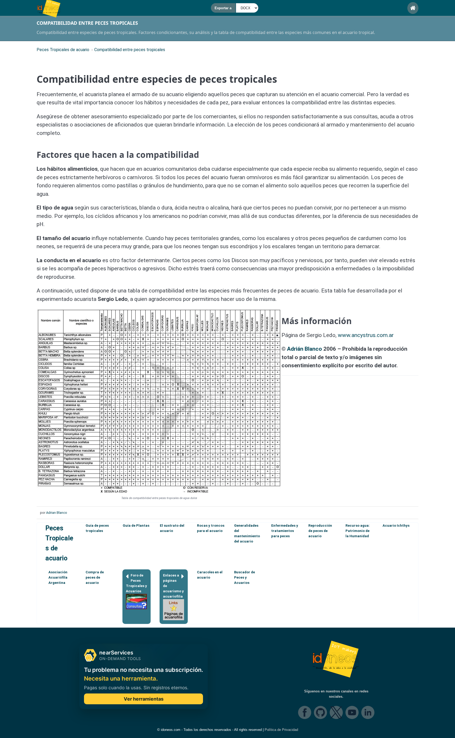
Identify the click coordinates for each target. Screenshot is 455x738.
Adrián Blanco (304, 349)
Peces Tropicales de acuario (59, 543)
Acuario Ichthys (396, 525)
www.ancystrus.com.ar (366, 335)
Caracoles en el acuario (209, 574)
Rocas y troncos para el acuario (210, 528)
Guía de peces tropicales (97, 528)
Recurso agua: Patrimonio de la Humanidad (357, 531)
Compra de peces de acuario (95, 577)
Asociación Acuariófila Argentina (57, 577)
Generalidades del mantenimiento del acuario (247, 533)
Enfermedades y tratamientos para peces (284, 531)
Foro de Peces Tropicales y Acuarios (136, 583)
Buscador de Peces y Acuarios (244, 577)
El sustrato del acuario (172, 528)
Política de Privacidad (281, 730)
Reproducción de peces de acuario (320, 531)
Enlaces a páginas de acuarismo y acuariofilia (173, 585)
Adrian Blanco (56, 513)
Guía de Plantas (136, 525)
